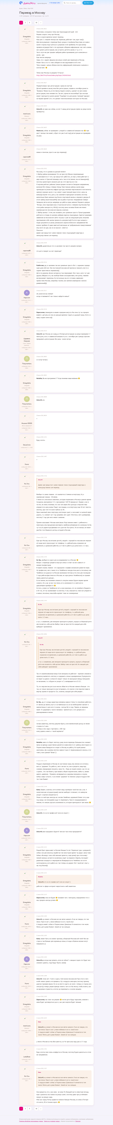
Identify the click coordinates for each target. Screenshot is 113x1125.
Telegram (78, 1121)
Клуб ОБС (30, 8)
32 (36, 22)
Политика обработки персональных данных (31, 1121)
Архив (21, 8)
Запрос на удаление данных (52, 1121)
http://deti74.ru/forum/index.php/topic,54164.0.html (53, 75)
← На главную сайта (54, 3)
